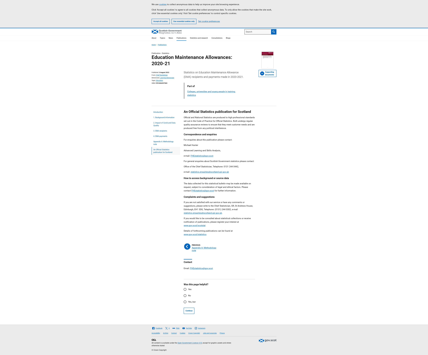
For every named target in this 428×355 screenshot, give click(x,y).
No (189, 295)
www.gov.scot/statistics (195, 234)
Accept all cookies (160, 21)
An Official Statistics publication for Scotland (162, 151)
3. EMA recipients (160, 131)
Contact (174, 333)
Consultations (216, 38)
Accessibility (156, 333)
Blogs (228, 38)
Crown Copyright (194, 333)
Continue (189, 311)
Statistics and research (199, 38)
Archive (165, 333)
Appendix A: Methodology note (163, 143)
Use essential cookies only (184, 21)
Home (154, 45)
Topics (162, 38)
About (154, 38)
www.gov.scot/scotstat (194, 225)
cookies (163, 4)
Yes (189, 289)
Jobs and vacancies (210, 333)
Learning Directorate (167, 78)
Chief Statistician (162, 75)
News (171, 38)
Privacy (222, 333)
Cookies (182, 333)
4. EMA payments (160, 136)
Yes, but (191, 302)
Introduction (158, 112)
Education (159, 80)
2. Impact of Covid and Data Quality (164, 124)
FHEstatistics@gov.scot (202, 156)
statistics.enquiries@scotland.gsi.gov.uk (210, 172)
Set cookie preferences (209, 21)
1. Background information (163, 117)
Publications (181, 38)
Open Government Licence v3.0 (190, 343)
